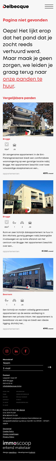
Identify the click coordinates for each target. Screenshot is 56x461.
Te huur (5, 405)
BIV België (21, 410)
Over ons (6, 391)
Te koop (5, 402)
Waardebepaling (22, 402)
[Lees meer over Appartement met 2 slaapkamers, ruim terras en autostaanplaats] (28, 139)
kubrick (32, 452)
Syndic (18, 399)
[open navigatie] (49, 6)
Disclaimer (7, 429)
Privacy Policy (8, 437)
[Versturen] (49, 367)
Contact (6, 399)
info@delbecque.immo (12, 386)
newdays (13, 452)
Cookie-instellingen (11, 434)
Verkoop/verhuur (22, 394)
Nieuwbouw (20, 391)
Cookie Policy (8, 431)
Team (4, 394)
